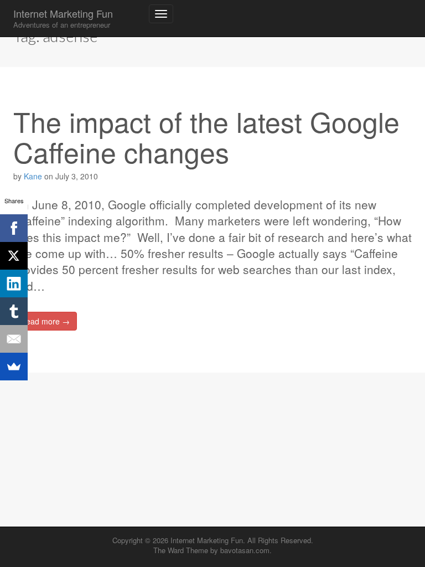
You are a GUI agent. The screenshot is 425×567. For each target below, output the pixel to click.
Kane (33, 176)
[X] (14, 256)
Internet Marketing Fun (63, 18)
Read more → (45, 321)
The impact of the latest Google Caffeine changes (206, 136)
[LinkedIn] (14, 283)
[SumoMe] (14, 366)
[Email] (14, 339)
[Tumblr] (14, 311)
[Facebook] (14, 228)
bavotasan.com (244, 550)
